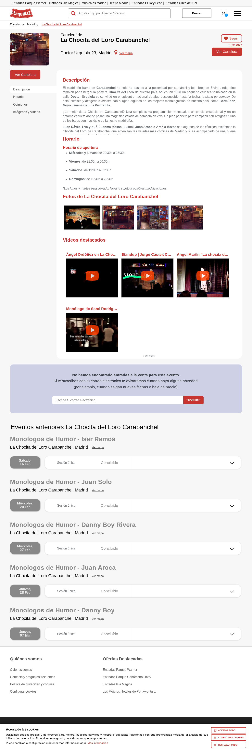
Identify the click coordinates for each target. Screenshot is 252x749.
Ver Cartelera (226, 52)
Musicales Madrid (94, 3)
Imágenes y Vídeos (26, 112)
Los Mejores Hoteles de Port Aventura (129, 691)
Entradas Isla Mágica (64, 3)
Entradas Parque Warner (29, 3)
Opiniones (20, 104)
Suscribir (193, 400)
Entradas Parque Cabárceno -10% (127, 677)
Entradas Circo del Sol (181, 3)
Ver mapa (98, 447)
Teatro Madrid (119, 3)
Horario (18, 96)
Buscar (197, 13)
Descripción (21, 89)
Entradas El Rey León (147, 3)
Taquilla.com (19, 10)
